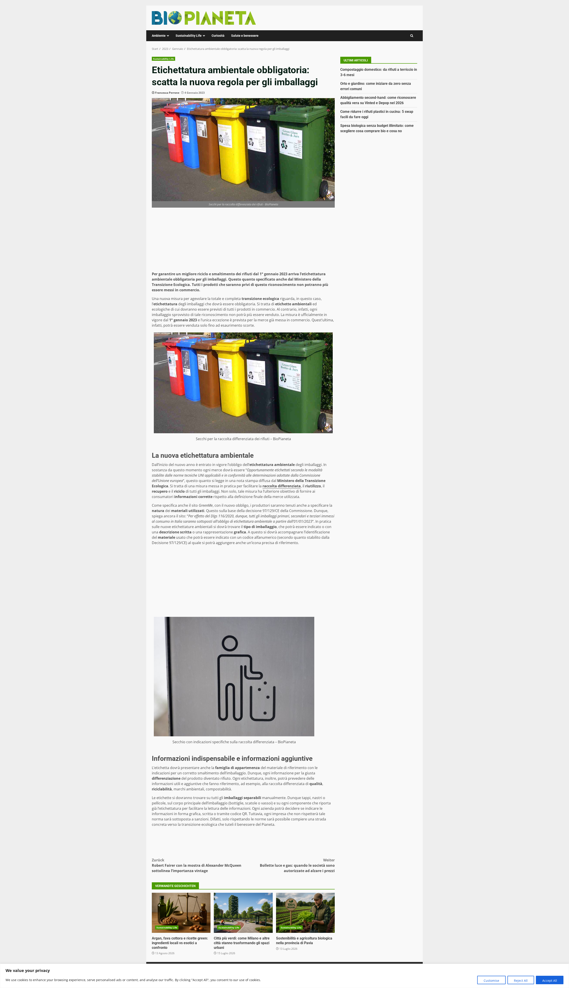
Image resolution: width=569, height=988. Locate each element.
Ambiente (159, 35)
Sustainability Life (189, 35)
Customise (491, 980)
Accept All (549, 980)
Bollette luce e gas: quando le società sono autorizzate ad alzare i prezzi (297, 865)
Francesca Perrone (167, 93)
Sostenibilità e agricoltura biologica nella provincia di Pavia (305, 913)
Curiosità (218, 35)
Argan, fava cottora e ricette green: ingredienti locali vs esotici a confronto (181, 913)
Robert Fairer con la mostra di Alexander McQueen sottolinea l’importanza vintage (196, 865)
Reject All (521, 980)
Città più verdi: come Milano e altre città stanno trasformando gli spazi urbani (243, 913)
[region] (284, 976)
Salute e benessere (244, 35)
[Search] (411, 35)
